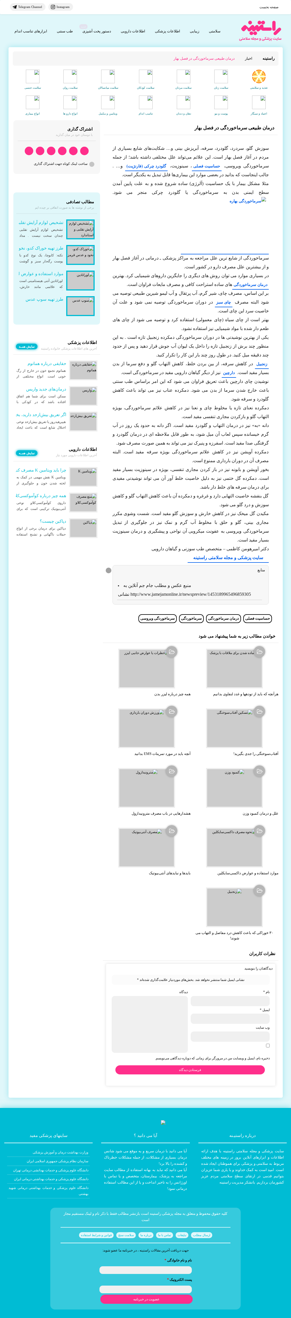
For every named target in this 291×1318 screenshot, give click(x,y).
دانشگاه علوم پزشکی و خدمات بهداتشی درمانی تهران (50, 1170)
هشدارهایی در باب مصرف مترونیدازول (161, 813)
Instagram (63, 7)
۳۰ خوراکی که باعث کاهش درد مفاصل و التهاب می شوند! (234, 935)
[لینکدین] (29, 151)
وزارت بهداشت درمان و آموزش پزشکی (60, 1152)
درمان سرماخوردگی (250, 285)
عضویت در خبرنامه (146, 1299)
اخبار (248, 58)
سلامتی (215, 31)
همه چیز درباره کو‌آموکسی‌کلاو (39, 495)
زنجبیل (261, 364)
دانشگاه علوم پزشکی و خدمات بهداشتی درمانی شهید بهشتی (48, 1190)
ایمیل (265, 1010)
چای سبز (223, 302)
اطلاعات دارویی (133, 31)
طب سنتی (65, 31)
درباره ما (145, 1235)
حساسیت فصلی (206, 166)
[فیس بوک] (62, 151)
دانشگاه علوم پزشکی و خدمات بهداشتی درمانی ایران (51, 1179)
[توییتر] (40, 151)
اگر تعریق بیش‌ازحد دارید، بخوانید (37, 414)
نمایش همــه (27, 346)
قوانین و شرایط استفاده (96, 1235)
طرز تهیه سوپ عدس (44, 299)
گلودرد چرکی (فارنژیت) (146, 166)
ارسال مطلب (201, 1235)
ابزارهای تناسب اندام (30, 31)
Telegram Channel (30, 7)
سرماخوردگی (191, 618)
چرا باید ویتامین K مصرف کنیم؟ (38, 470)
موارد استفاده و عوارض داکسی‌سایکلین (247, 873)
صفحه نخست (268, 7)
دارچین (229, 373)
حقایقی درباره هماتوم (47, 363)
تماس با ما (164, 1235)
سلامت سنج (126, 1235)
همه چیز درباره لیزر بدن (172, 694)
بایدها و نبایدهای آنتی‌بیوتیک (170, 873)
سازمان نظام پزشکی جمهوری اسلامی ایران (57, 1161)
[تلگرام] (73, 151)
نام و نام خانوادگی (178, 1260)
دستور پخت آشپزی (96, 31)
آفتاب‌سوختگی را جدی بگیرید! (255, 754)
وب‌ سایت (263, 1028)
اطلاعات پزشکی (167, 31)
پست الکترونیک (179, 1280)
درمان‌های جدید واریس (46, 389)
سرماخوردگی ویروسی (157, 618)
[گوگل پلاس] (51, 151)
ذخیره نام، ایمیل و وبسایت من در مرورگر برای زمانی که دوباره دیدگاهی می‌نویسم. (212, 1058)
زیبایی (194, 31)
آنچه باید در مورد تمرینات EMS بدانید (162, 754)
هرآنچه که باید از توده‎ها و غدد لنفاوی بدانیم (245, 694)
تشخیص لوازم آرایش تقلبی (39, 222)
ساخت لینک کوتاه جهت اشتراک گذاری (61, 164)
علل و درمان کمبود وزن (260, 813)
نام (266, 992)
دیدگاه (183, 992)
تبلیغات (182, 1235)
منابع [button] (261, 570)
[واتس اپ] (84, 151)
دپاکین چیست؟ (53, 521)
